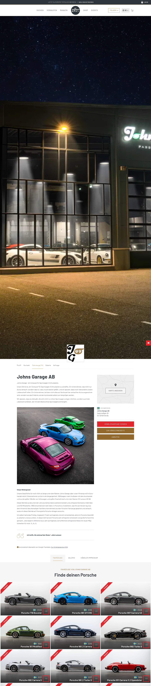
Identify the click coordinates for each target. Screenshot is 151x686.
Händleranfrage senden (115, 424)
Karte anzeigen (116, 391)
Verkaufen (52, 10)
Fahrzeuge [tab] (58, 558)
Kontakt (27, 365)
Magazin (64, 10)
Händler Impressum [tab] (89, 558)
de (125, 10)
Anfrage (56, 365)
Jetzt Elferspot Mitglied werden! (70, 2)
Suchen (40, 10)
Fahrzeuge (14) (37, 365)
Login (146, 2)
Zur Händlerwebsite (115, 430)
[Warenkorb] (132, 10)
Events (94, 10)
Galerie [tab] (71, 558)
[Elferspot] (75, 10)
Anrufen (115, 437)
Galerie (48, 365)
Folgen (113, 10)
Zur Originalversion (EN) (59, 547)
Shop (85, 10)
